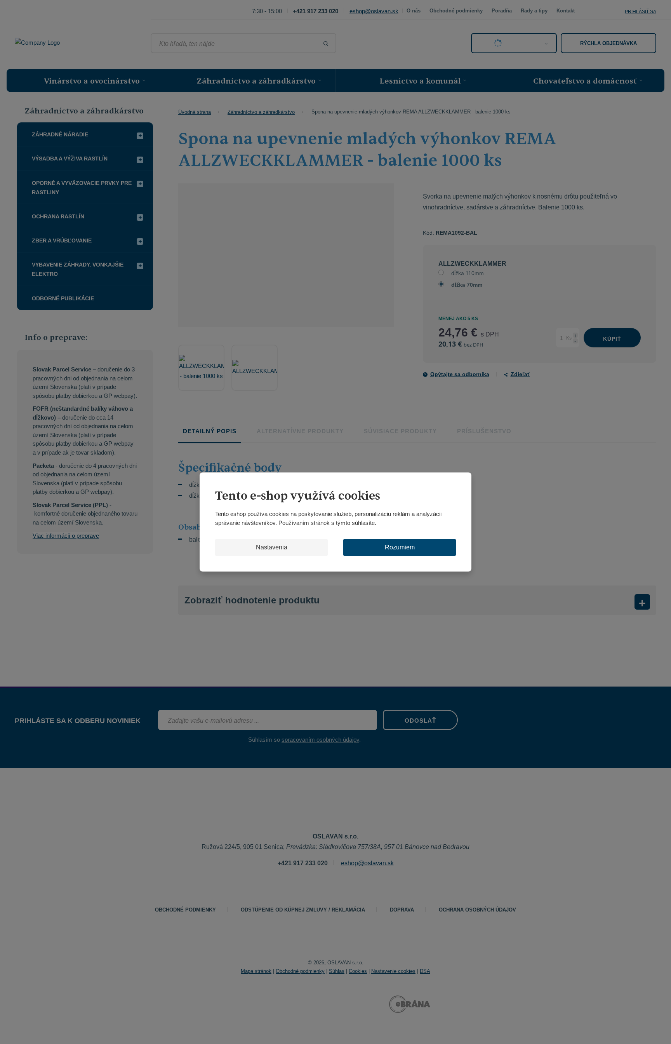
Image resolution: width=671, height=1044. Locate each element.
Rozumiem (400, 547)
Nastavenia (271, 547)
